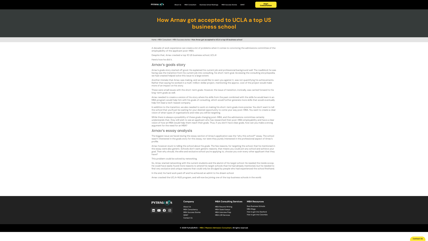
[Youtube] (159, 210)
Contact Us (187, 218)
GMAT (242, 5)
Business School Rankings (209, 5)
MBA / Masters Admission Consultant (216, 228)
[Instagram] (170, 210)
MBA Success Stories (229, 5)
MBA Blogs (251, 209)
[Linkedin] (153, 210)
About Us (177, 5)
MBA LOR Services (222, 215)
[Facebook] (164, 210)
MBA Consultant (190, 5)
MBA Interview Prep (223, 212)
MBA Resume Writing (223, 207)
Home (154, 39)
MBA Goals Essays (222, 209)
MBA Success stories (181, 39)
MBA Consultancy (190, 209)
